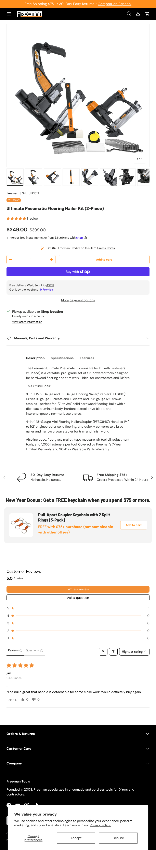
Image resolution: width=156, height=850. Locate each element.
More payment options (78, 300)
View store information (27, 322)
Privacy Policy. (100, 825)
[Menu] (8, 13)
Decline (118, 838)
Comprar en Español (114, 4)
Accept (75, 838)
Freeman (12, 193)
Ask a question (78, 598)
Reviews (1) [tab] (15, 650)
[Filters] (113, 652)
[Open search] (103, 652)
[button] (147, 13)
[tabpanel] (78, 409)
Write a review (78, 589)
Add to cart (104, 259)
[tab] (35, 358)
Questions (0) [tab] (34, 650)
